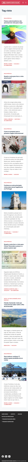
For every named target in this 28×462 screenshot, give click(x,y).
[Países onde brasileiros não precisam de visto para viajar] (14, 34)
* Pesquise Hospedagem (8, 421)
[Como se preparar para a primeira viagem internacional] (14, 145)
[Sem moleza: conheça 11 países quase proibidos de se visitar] (14, 371)
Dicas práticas (8, 18)
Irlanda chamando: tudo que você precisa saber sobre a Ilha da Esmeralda (14, 304)
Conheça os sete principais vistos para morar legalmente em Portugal (13, 187)
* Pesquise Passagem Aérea (8, 419)
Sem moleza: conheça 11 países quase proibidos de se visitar (13, 358)
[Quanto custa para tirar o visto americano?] (14, 89)
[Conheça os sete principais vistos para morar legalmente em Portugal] (14, 200)
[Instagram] (9, 456)
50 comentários (8, 65)
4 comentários (7, 404)
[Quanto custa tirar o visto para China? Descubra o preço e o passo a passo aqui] (14, 259)
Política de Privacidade (8, 416)
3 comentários (7, 233)
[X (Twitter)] (6, 456)
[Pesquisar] (25, 2)
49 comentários (8, 120)
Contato (13, 414)
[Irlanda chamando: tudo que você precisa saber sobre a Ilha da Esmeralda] (14, 318)
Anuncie (20, 414)
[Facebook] (3, 456)
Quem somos (5, 414)
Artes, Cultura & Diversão (10, 298)
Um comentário (15, 290)
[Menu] (23, 2)
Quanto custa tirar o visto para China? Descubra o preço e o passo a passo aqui (14, 246)
